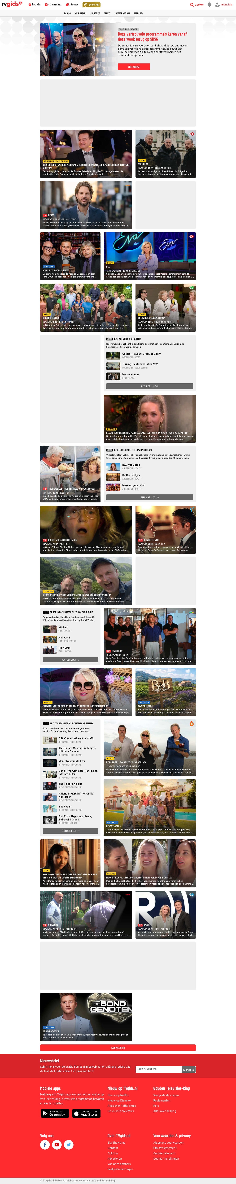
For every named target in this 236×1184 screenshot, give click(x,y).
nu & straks (81, 13)
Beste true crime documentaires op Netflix (71, 723)
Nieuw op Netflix (118, 1095)
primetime (95, 13)
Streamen (138, 13)
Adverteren (115, 1159)
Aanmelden (188, 1069)
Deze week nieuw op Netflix (127, 338)
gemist (107, 13)
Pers (156, 1106)
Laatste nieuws (122, 13)
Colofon (113, 1153)
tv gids (67, 13)
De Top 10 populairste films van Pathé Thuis (71, 612)
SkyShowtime (116, 1143)
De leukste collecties (121, 1111)
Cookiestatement (164, 1153)
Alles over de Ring (164, 1111)
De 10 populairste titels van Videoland (133, 449)
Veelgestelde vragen (166, 1095)
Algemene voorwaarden (168, 1143)
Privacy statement (165, 1148)
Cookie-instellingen (166, 1159)
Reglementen (161, 1101)
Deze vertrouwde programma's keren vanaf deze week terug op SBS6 (152, 36)
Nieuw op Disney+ (119, 1101)
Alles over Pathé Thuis (122, 1106)
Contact (113, 1148)
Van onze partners (119, 1164)
